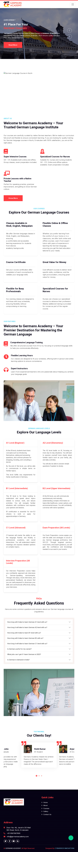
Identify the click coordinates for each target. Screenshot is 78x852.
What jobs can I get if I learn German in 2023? (24, 654)
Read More (13, 45)
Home (45, 802)
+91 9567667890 (13, 833)
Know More (13, 198)
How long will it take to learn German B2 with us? (25, 638)
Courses (46, 808)
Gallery (45, 811)
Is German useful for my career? (19, 649)
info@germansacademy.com (18, 837)
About (45, 805)
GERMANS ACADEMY (13, 848)
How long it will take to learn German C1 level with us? (27, 644)
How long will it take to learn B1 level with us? (24, 633)
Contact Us (47, 814)
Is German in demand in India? (18, 660)
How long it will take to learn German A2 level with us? (27, 627)
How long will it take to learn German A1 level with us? (27, 622)
